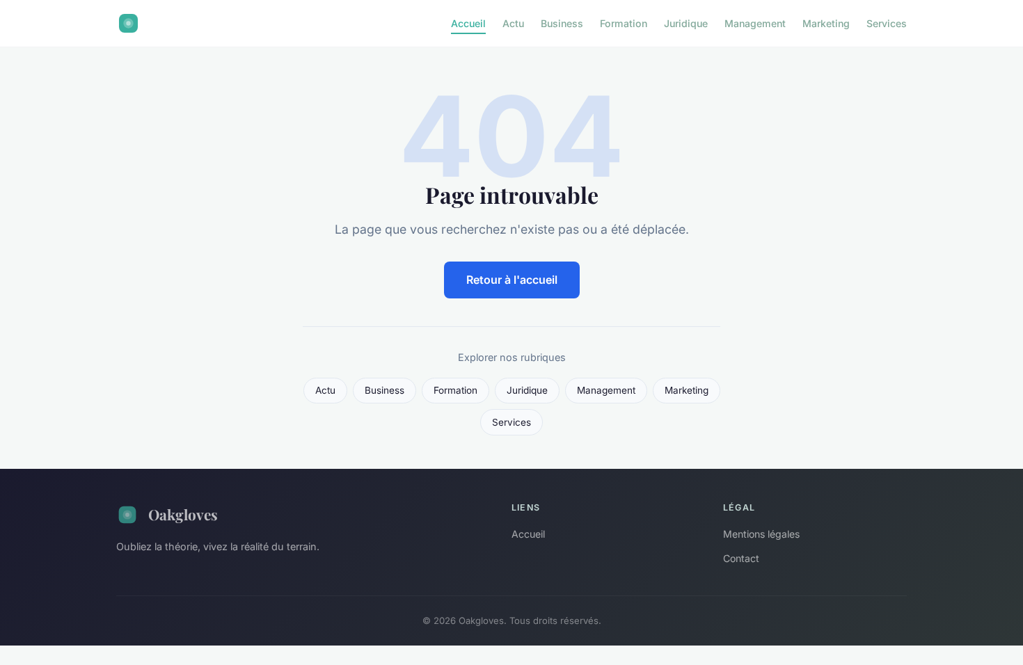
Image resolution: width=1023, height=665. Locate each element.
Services (886, 23)
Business (562, 23)
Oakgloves (183, 514)
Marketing (826, 23)
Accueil (468, 23)
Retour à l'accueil (511, 280)
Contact (741, 558)
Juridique (686, 23)
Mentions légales (761, 534)
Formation (623, 23)
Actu (513, 23)
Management (755, 23)
